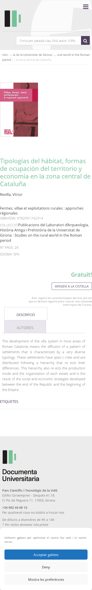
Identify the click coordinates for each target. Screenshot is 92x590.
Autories (25, 327)
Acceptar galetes (46, 554)
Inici (5, 55)
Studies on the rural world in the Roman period (41, 238)
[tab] (25, 313)
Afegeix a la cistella (72, 286)
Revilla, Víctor (11, 194)
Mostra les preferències (46, 579)
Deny (46, 567)
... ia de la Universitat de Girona (31, 55)
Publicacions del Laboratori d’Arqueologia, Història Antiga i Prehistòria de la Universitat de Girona (44, 230)
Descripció (26, 314)
